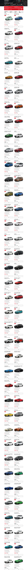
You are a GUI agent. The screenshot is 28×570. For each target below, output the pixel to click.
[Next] (22, 12)
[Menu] (22, 1)
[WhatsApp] (19, 0)
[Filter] (22, 9)
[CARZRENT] (7, 1)
